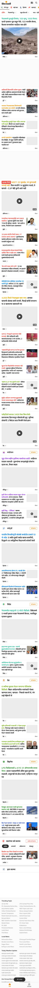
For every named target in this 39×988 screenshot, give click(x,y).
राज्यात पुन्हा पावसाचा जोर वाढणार (9, 956)
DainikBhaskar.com (7, 982)
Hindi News (5, 932)
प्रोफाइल (29, 986)
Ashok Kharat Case (25, 916)
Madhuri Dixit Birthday (26, 930)
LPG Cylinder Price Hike (26, 903)
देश (3, 132)
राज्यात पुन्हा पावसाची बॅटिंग (25, 965)
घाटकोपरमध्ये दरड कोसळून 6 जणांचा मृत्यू (28, 968)
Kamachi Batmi (6, 918)
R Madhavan (23, 925)
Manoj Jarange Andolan (26, 911)
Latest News (5, 930)
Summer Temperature (8, 913)
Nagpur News (5, 944)
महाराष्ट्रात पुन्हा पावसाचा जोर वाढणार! (28, 953)
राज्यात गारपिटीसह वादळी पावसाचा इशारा (28, 972)
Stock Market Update (8, 908)
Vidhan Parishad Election (9, 911)
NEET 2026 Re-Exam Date (9, 920)
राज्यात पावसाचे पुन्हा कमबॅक (8, 970)
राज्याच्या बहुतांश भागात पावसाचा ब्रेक (10, 960)
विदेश (4, 57)
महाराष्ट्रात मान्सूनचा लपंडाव (26, 963)
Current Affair (23, 918)
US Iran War (5, 903)
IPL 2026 (4, 925)
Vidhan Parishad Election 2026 (28, 906)
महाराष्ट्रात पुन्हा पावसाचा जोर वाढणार (10, 968)
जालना (4, 261)
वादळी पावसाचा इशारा (6, 972)
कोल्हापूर (31, 846)
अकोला (5, 846)
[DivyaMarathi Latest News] (6, 4)
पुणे (3, 100)
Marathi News (5, 923)
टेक (3, 834)
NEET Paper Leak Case (26, 908)
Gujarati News (23, 932)
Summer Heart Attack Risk (27, 920)
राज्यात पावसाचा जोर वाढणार (8, 965)
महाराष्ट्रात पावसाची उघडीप (8, 953)
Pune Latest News (25, 942)
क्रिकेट (4, 292)
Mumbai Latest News (7, 942)
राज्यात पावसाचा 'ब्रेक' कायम (26, 958)
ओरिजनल (5, 116)
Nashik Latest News (25, 944)
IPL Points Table (24, 923)
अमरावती (13, 846)
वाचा (10, 986)
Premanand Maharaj (7, 928)
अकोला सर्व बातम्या (32, 841)
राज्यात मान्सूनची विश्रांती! (7, 958)
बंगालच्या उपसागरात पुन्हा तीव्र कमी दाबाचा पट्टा (28, 960)
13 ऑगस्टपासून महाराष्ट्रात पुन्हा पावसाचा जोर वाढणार (28, 970)
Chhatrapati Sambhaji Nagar (27, 939)
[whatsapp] (33, 57)
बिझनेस (4, 802)
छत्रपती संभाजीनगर (7, 245)
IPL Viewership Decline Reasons (10, 906)
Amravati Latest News (26, 946)
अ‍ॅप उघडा (19, 979)
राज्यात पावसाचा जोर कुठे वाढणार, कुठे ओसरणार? (10, 963)
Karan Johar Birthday (25, 928)
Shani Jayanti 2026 (25, 913)
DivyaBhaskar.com (25, 982)
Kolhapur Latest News (8, 946)
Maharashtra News (7, 939)
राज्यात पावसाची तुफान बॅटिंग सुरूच (27, 975)
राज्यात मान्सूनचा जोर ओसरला (26, 956)
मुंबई (4, 229)
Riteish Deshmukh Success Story (10, 916)
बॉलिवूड (4, 490)
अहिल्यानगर (22, 846)
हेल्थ (4, 329)
